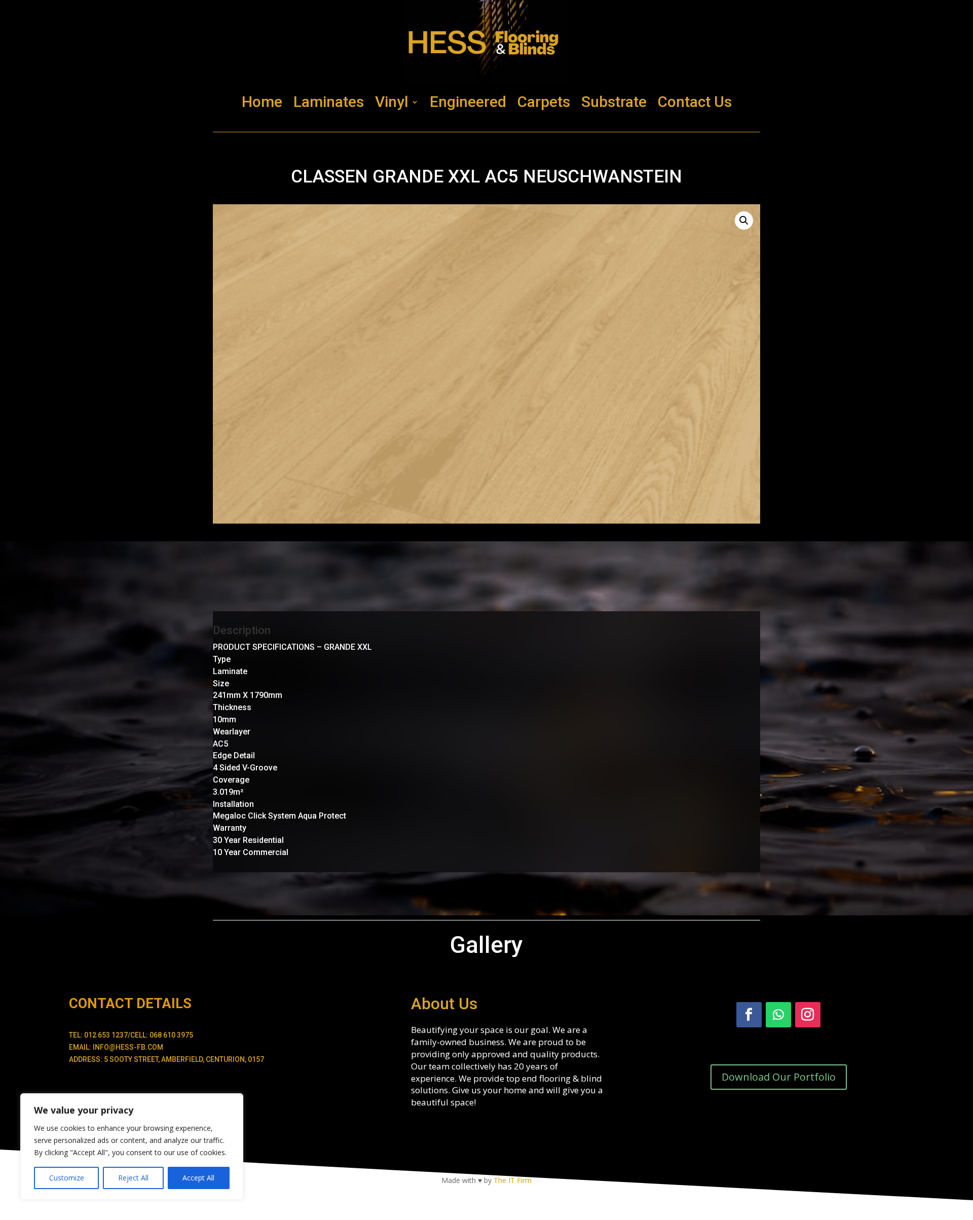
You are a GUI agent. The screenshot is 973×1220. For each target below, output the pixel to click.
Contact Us (695, 101)
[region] (131, 1146)
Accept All (198, 1177)
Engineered (468, 101)
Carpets (543, 101)
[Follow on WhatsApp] (778, 1014)
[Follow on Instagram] (807, 1014)
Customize (66, 1177)
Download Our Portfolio (779, 1077)
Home (262, 101)
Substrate (614, 101)
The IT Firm (513, 1180)
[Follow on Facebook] (749, 1014)
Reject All (133, 1177)
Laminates (328, 101)
